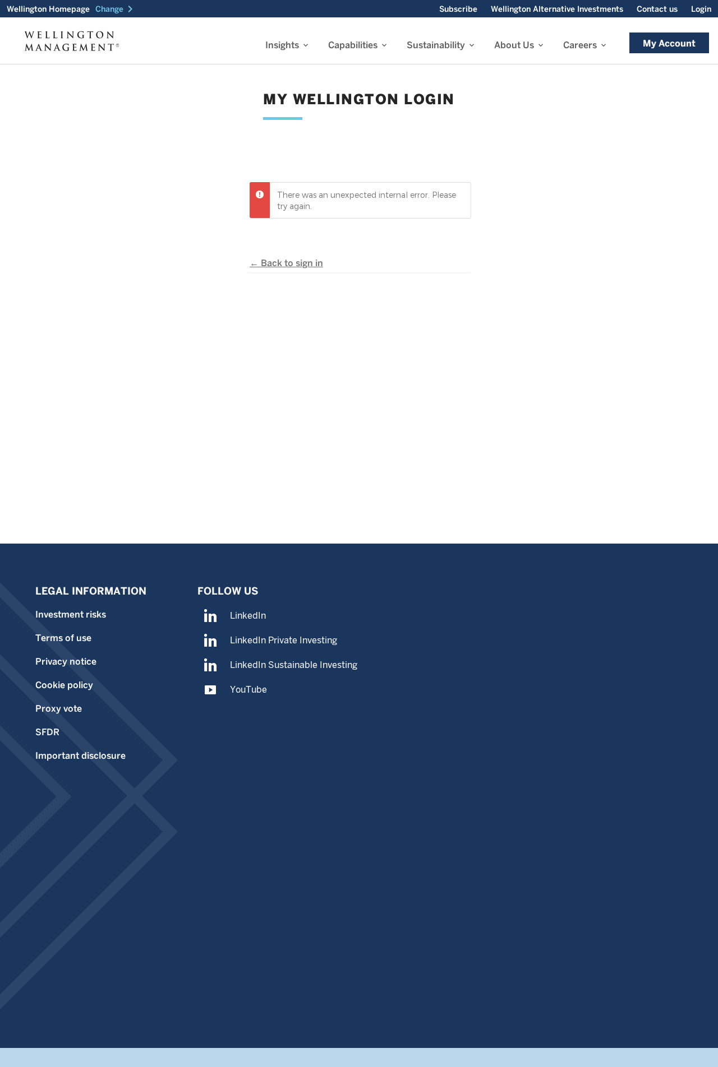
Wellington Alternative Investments (557, 8)
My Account (669, 43)
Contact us (657, 8)
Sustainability (436, 45)
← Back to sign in (286, 263)
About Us (514, 45)
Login (701, 8)
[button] (116, 9)
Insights (282, 45)
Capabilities (353, 45)
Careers (580, 45)
